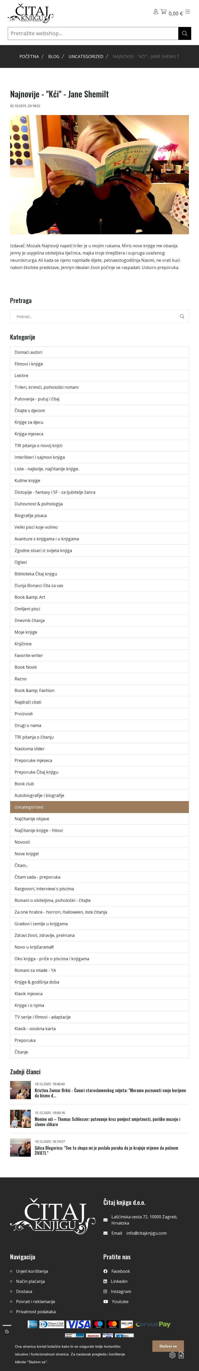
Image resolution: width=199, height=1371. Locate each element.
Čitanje (21, 1052)
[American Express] (32, 1324)
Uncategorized (86, 56)
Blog (53, 56)
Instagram (121, 1291)
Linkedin (119, 1281)
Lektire (21, 375)
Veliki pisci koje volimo (36, 527)
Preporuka (25, 1040)
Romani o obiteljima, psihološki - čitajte (53, 900)
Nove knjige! (27, 854)
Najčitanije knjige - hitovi (39, 830)
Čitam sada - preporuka (37, 877)
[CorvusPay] (153, 1324)
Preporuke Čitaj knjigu (36, 772)
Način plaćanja (30, 1281)
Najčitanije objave (32, 819)
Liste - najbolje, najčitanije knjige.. (47, 469)
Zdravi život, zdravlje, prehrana (45, 935)
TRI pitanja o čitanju (34, 737)
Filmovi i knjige (29, 364)
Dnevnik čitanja (30, 620)
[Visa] (78, 1324)
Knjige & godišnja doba (37, 982)
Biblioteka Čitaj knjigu (36, 574)
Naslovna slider (30, 749)
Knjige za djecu (29, 422)
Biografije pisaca (31, 515)
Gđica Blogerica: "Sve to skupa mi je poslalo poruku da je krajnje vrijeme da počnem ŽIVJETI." (106, 1150)
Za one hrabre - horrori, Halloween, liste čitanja (61, 912)
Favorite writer (29, 655)
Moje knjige (26, 632)
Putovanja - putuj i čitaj (37, 399)
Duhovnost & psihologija (39, 504)
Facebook (120, 1271)
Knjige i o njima (29, 1005)
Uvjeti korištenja (32, 1271)
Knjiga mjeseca (29, 434)
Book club (24, 784)
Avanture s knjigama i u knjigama (47, 539)
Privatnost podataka (36, 1312)
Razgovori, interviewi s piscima (44, 889)
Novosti (22, 842)
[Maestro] (112, 1324)
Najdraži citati (28, 702)
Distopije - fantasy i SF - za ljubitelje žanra (55, 492)
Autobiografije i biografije (39, 795)
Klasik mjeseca (28, 994)
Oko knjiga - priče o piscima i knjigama (52, 959)
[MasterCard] (98, 1324)
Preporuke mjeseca (33, 760)
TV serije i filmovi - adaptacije (43, 1017)
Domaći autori (28, 352)
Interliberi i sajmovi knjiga (40, 457)
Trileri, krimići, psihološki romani (47, 387)
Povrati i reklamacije (35, 1301)
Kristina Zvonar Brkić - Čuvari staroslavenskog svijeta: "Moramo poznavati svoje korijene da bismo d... (110, 1093)
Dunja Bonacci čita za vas (39, 585)
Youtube (120, 1301)
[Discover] (126, 1324)
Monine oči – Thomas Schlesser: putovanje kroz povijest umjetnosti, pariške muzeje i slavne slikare (107, 1121)
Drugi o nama (28, 725)
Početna (29, 56)
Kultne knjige (27, 480)
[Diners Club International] (52, 1324)
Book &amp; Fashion (34, 690)
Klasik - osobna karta (35, 1028)
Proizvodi (24, 714)
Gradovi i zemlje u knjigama (41, 924)
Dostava (24, 1291)
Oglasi (21, 562)
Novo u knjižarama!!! (34, 947)
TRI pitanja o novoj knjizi (38, 445)
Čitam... (21, 865)
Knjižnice (23, 644)
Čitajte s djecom (30, 410)
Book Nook (26, 667)
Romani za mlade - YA (35, 970)
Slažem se (168, 1346)
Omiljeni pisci (27, 609)
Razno (21, 679)
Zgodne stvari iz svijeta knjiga (43, 550)
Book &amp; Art (30, 597)
